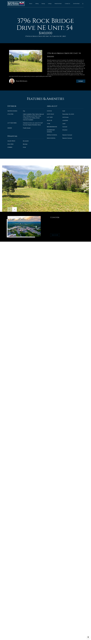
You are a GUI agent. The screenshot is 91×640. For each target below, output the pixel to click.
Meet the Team (58, 3)
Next (14, 209)
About (30, 3)
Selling (36, 3)
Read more (55, 235)
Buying (43, 3)
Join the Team (76, 3)
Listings (49, 3)
